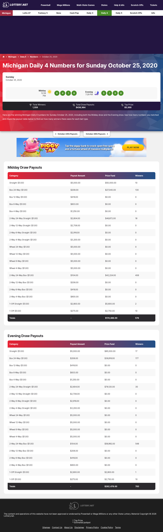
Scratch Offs (136, 13)
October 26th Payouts (95, 134)
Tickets (153, 5)
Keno (58, 13)
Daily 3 (90, 13)
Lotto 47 (27, 13)
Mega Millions (63, 5)
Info (153, 13)
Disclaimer (79, 527)
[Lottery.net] (15, 6)
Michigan (6, 13)
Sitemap (46, 527)
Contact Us (57, 527)
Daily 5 (119, 13)
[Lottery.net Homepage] (3, 57)
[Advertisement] (81, 35)
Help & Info (119, 5)
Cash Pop (74, 13)
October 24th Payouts (67, 134)
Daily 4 (104, 13)
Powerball (45, 5)
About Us (68, 527)
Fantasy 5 (43, 13)
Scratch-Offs (137, 5)
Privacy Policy (92, 527)
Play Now (133, 147)
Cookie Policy (107, 527)
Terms (118, 527)
